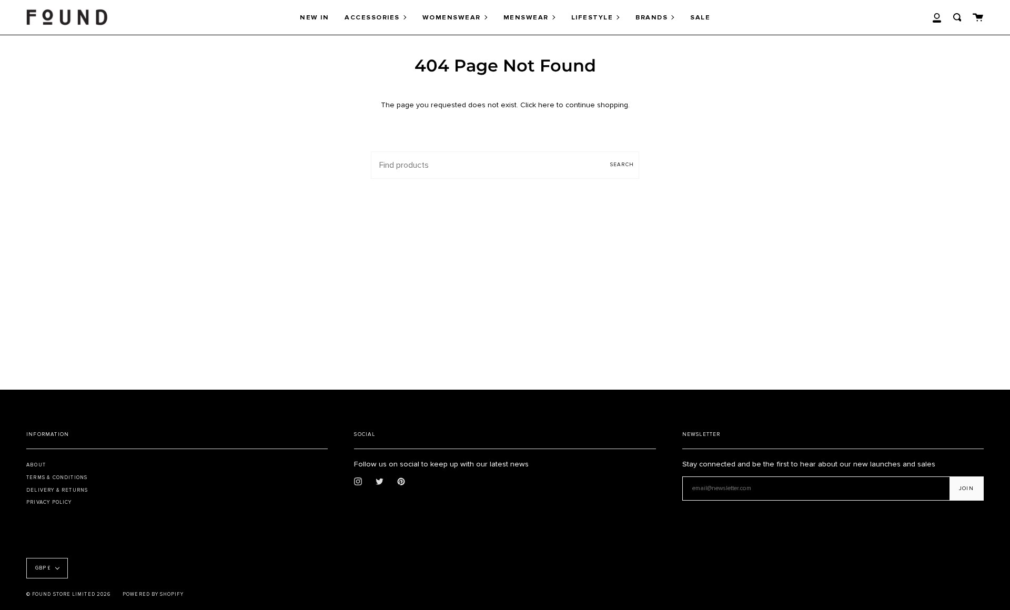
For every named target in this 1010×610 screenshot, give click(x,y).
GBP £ (42, 568)
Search (622, 164)
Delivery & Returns (57, 490)
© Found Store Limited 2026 (68, 594)
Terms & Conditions (56, 477)
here (546, 104)
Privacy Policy (49, 502)
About (36, 465)
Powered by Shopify (153, 594)
